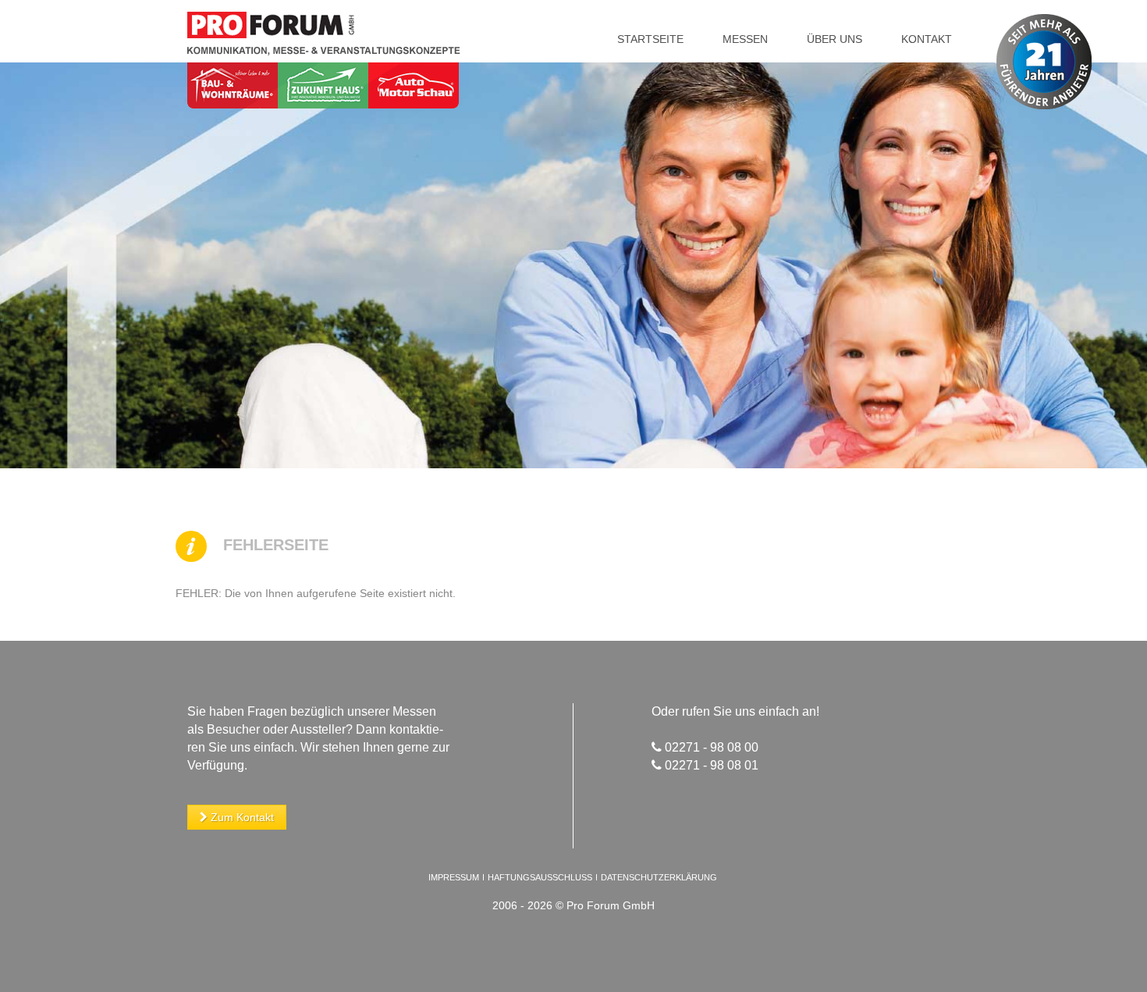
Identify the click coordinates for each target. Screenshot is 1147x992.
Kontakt (926, 39)
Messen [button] (745, 39)
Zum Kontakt (241, 817)
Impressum (453, 877)
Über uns (834, 39)
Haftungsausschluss (540, 877)
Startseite (650, 39)
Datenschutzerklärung (659, 877)
